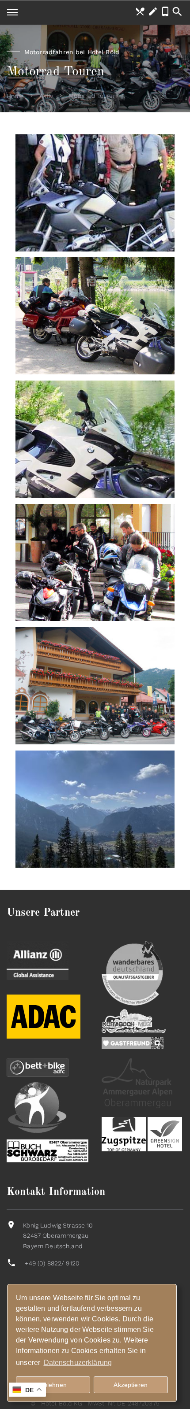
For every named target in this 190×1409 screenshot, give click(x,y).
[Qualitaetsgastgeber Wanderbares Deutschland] (132, 972)
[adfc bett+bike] (37, 1066)
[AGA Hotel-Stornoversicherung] (37, 960)
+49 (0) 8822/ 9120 (52, 1263)
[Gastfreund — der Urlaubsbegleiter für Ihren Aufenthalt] (132, 1042)
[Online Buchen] (153, 12)
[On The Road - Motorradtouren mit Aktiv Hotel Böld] (95, 192)
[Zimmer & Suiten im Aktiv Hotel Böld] (95, 685)
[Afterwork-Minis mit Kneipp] (37, 1107)
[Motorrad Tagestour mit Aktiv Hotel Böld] (95, 439)
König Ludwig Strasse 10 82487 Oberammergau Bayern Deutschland (58, 1236)
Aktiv (46, 96)
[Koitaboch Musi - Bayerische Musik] (134, 1020)
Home (15, 96)
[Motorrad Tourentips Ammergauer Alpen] (95, 315)
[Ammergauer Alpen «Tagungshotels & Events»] (137, 1082)
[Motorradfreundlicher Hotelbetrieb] (43, 1036)
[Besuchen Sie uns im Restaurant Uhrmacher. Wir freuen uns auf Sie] (140, 12)
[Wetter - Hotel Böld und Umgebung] (95, 809)
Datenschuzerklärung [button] (78, 1362)
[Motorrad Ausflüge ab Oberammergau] (95, 562)
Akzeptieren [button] (131, 1384)
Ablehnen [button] (53, 1384)
